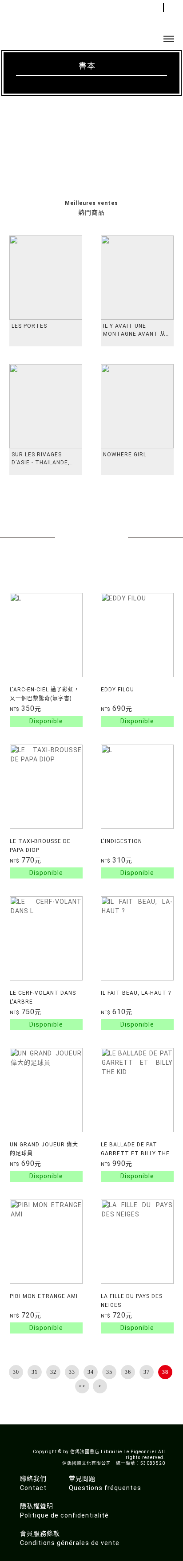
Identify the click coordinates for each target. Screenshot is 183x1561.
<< (82, 1386)
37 (146, 1372)
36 (128, 1372)
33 (72, 1372)
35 (109, 1372)
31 (35, 1372)
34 (90, 1372)
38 (165, 1372)
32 (53, 1372)
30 (16, 1372)
